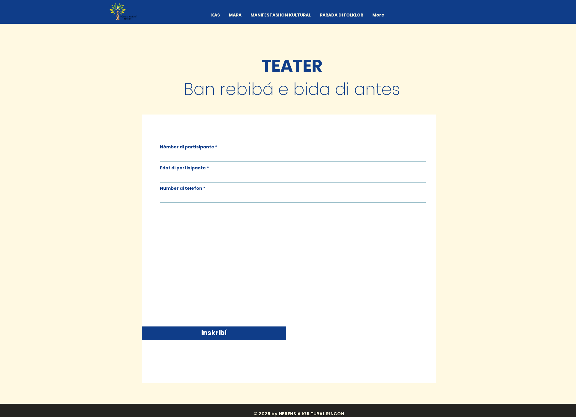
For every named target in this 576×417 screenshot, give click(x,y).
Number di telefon (181, 188)
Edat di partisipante (183, 168)
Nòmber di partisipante (187, 147)
